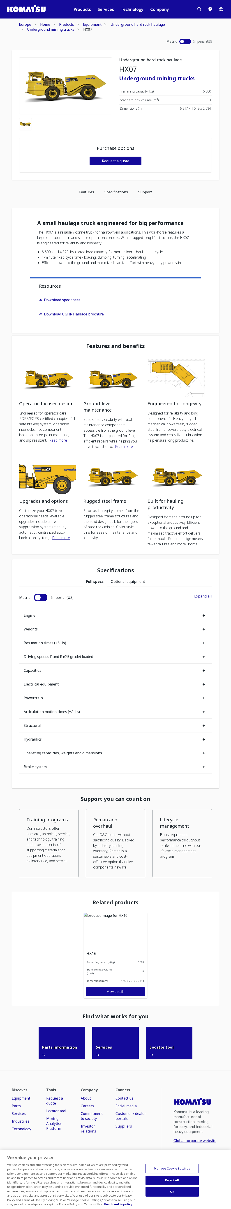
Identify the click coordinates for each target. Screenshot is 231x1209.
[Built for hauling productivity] (176, 475)
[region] (115, 1179)
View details (115, 991)
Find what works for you (116, 1016)
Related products (115, 902)
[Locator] (210, 9)
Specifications (116, 192)
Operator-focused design (46, 404)
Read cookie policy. (118, 1204)
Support (145, 192)
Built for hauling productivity (166, 504)
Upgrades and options (43, 501)
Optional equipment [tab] (128, 581)
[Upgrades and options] (47, 475)
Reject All (172, 1180)
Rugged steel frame (104, 501)
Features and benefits (115, 346)
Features (86, 192)
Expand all (203, 596)
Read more (58, 440)
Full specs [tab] (95, 581)
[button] (49, 843)
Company (159, 9)
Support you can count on (115, 799)
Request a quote (115, 160)
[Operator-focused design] (47, 378)
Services (106, 9)
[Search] (199, 9)
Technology (132, 9)
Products (82, 9)
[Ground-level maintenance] (112, 378)
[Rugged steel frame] (112, 475)
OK (172, 1192)
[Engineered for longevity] (176, 378)
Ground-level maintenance (97, 407)
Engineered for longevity (174, 404)
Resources (50, 286)
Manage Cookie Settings (172, 1168)
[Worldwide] (221, 9)
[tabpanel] (115, 683)
